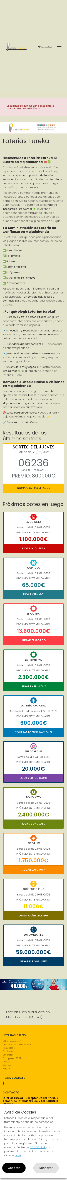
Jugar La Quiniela (33, 548)
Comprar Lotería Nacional (33, 732)
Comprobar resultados (33, 488)
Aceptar (14, 1168)
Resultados (8, 1047)
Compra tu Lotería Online (22, 422)
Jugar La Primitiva (33, 686)
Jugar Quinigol (33, 594)
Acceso (46, 47)
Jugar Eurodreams (33, 778)
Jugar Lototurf (33, 869)
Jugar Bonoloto (33, 824)
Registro (7, 1068)
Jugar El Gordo (33, 640)
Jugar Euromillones (34, 961)
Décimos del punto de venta (17, 1044)
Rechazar (46, 1168)
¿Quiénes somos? (12, 1041)
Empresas (8, 1054)
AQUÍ (18, 1155)
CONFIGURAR (38, 1147)
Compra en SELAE (12, 1058)
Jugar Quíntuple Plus (33, 915)
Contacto (8, 1051)
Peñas (6, 1061)
